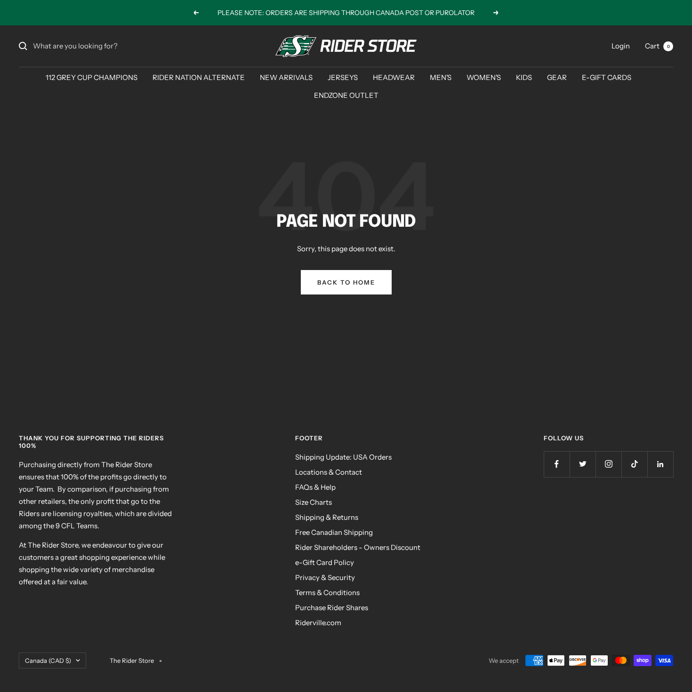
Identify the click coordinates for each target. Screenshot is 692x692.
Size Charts (313, 502)
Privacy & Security (325, 577)
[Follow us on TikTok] (634, 464)
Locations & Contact (328, 472)
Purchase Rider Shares (331, 607)
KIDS (524, 77)
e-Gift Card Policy (324, 562)
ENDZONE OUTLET (346, 95)
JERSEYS (343, 77)
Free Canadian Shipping (334, 532)
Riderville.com (318, 622)
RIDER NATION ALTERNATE (199, 77)
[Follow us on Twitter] (582, 464)
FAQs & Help (315, 487)
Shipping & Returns (326, 517)
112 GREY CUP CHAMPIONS (91, 77)
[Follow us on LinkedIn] (660, 464)
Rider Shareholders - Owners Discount (357, 547)
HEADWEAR (394, 77)
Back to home (346, 282)
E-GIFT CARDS (606, 77)
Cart (657, 45)
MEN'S (440, 77)
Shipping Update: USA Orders (343, 457)
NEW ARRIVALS (286, 77)
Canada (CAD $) (48, 660)
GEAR (557, 77)
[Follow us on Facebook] (557, 464)
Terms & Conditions (327, 592)
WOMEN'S (484, 77)
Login (621, 45)
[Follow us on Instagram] (608, 464)
